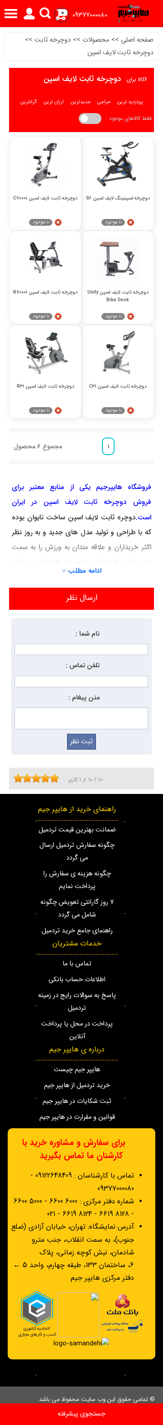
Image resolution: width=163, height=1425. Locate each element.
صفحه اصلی (137, 40)
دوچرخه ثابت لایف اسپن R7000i (45, 292)
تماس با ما (76, 964)
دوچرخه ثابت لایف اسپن (120, 53)
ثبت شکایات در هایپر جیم (77, 1101)
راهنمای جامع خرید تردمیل (77, 931)
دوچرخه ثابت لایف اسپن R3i (45, 386)
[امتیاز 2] (20, 778)
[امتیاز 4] (29, 778)
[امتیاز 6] (38, 778)
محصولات (95, 40)
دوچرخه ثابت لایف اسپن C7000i (45, 198)
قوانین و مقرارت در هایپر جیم (77, 1117)
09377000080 (89, 15)
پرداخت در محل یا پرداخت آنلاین (77, 1030)
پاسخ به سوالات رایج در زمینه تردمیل (77, 1001)
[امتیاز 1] (16, 778)
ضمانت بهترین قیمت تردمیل (77, 830)
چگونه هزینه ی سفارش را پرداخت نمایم (77, 880)
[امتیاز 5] (34, 778)
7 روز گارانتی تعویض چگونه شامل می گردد (77, 908)
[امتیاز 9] (52, 778)
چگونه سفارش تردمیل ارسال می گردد (77, 851)
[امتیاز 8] (47, 778)
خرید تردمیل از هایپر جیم (77, 1085)
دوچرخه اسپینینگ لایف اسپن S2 (118, 198)
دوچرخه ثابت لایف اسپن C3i (118, 386)
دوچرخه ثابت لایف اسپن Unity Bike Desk (118, 296)
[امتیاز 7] (43, 778)
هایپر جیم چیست (77, 1069)
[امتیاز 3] (25, 778)
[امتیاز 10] (56, 778)
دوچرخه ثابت (52, 40)
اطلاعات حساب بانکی (76, 979)
